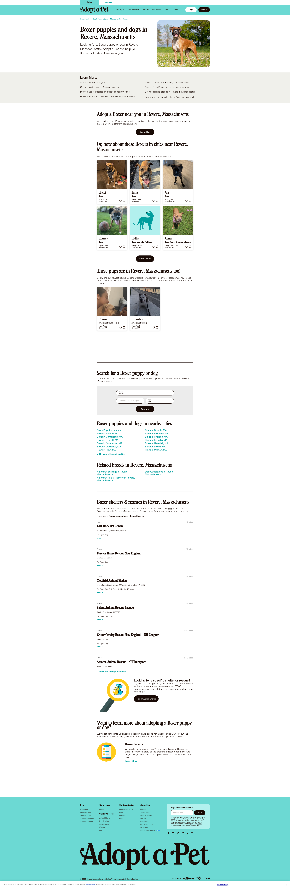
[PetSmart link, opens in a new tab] (188, 878)
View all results (145, 259)
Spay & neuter (85, 815)
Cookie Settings (132, 879)
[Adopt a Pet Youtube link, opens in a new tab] (183, 832)
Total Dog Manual (87, 818)
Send (200, 813)
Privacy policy (145, 812)
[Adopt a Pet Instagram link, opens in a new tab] (188, 832)
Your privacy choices (148, 830)
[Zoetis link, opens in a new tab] (207, 878)
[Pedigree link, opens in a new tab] (199, 878)
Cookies (143, 818)
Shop (176, 10)
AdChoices (144, 827)
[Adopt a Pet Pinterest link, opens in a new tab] (178, 832)
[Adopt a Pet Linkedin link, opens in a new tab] (192, 832)
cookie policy (90, 884)
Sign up (204, 10)
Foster (167, 10)
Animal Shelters (105, 818)
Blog (121, 812)
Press (121, 818)
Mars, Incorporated (147, 824)
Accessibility (144, 821)
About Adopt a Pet (126, 809)
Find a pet (84, 809)
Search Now (145, 132)
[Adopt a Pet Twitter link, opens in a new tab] (173, 832)
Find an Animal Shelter (146, 699)
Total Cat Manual (86, 821)
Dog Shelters (104, 821)
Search (145, 409)
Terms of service (146, 815)
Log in (101, 830)
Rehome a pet (85, 812)
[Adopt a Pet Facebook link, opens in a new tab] (169, 832)
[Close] (286, 884)
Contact (122, 815)
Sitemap (143, 809)
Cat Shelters (104, 824)
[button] (120, 200)
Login (191, 10)
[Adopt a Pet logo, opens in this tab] (145, 858)
